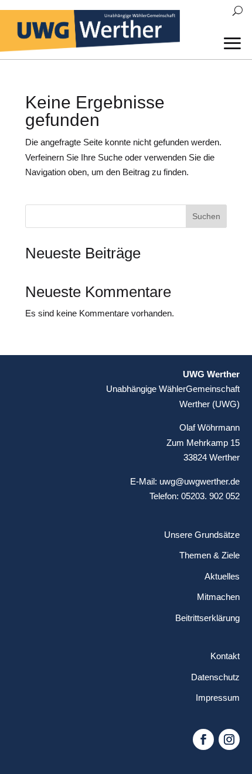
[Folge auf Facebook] (203, 739)
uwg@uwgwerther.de (199, 481)
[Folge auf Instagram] (229, 739)
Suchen (206, 216)
